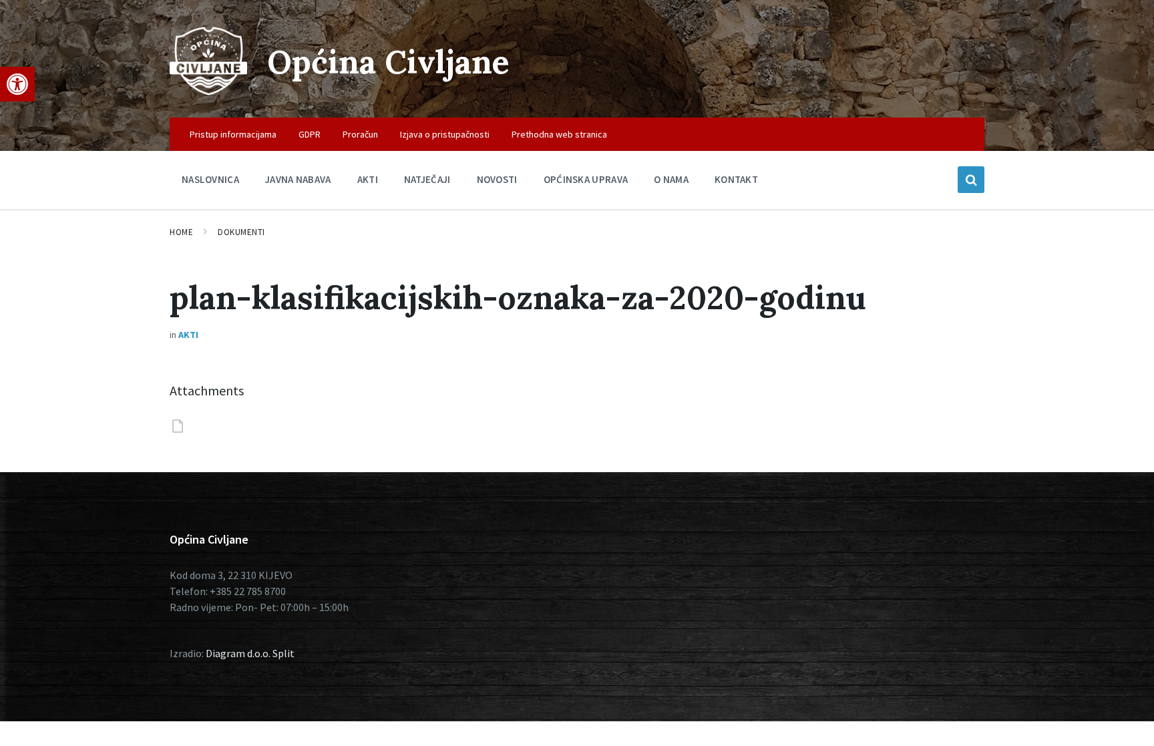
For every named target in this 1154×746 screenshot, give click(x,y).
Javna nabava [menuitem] (298, 179)
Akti (188, 335)
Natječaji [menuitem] (427, 179)
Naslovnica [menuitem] (210, 179)
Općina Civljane (388, 61)
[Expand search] (971, 179)
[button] (17, 84)
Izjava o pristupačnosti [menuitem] (445, 134)
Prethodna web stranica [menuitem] (559, 134)
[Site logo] (208, 91)
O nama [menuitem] (671, 179)
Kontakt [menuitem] (736, 179)
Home (181, 232)
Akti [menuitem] (367, 179)
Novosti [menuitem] (497, 179)
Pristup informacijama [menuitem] (233, 134)
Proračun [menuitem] (360, 134)
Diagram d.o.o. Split (250, 653)
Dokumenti (241, 232)
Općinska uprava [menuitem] (586, 179)
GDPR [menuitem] (310, 134)
